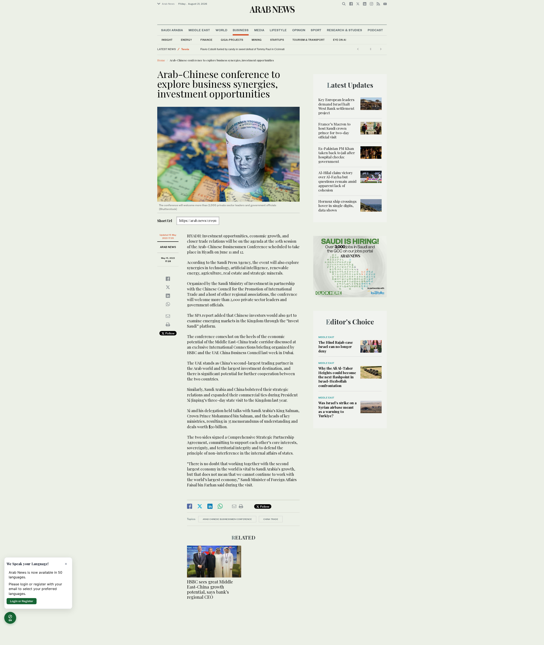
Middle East (199, 30)
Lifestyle (278, 30)
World (221, 30)
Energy (186, 39)
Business (241, 30)
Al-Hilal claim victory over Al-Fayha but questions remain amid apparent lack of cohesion (337, 181)
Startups (277, 39)
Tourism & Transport (308, 39)
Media (259, 30)
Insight (167, 39)
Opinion (298, 30)
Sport (316, 30)
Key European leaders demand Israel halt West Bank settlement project (336, 106)
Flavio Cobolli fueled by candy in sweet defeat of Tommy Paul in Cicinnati (242, 49)
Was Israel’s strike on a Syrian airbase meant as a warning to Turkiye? (337, 409)
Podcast (375, 30)
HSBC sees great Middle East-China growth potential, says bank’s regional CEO (210, 589)
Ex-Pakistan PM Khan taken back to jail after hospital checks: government (336, 155)
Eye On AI (339, 39)
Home (161, 60)
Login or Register (21, 601)
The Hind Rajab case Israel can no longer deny (335, 346)
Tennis (185, 49)
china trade (270, 519)
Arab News (168, 3)
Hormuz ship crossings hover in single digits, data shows (337, 205)
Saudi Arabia (172, 30)
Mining (257, 39)
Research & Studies (344, 30)
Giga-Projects (232, 39)
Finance (206, 39)
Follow (169, 333)
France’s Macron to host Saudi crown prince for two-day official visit (334, 130)
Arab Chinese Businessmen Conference (227, 519)
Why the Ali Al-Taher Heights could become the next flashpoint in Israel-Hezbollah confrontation (337, 377)
